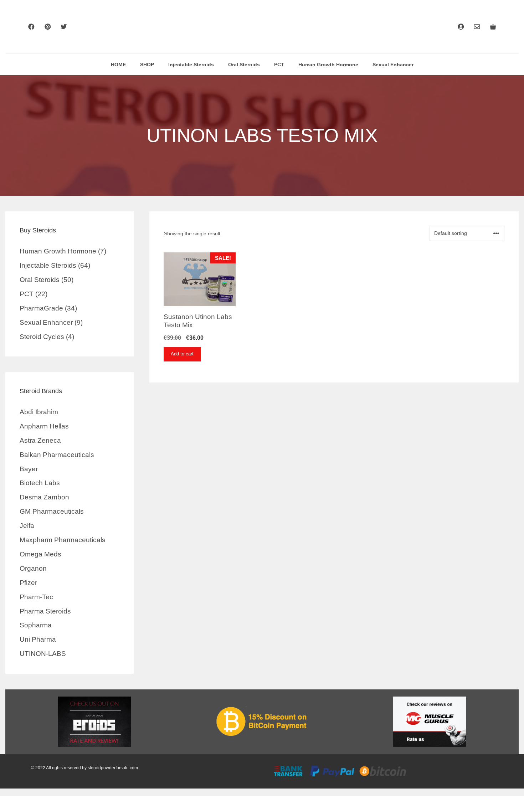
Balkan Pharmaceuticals (57, 454)
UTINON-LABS (43, 653)
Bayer (29, 469)
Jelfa (27, 525)
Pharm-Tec (36, 597)
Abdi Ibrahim (39, 412)
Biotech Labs (40, 483)
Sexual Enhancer (393, 64)
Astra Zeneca (40, 440)
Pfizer (28, 582)
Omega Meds (40, 554)
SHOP (147, 64)
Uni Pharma (38, 639)
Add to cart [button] (182, 353)
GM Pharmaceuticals (52, 511)
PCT (279, 64)
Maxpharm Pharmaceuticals (63, 540)
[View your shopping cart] (493, 26)
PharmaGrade (41, 308)
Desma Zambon (44, 497)
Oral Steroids (244, 64)
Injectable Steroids (191, 64)
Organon (33, 568)
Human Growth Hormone (328, 64)
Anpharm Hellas (44, 426)
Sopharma (36, 625)
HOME (118, 64)
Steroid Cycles (42, 336)
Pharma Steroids (45, 611)
